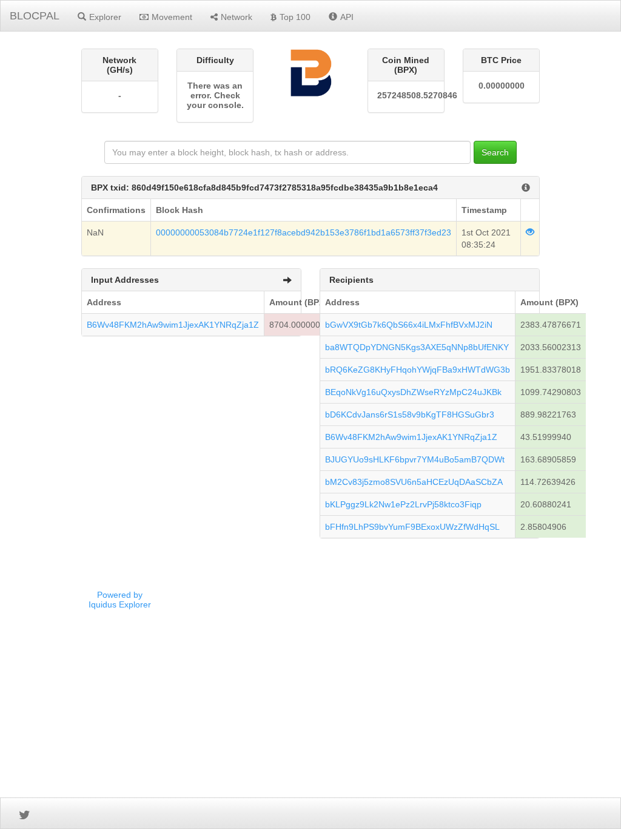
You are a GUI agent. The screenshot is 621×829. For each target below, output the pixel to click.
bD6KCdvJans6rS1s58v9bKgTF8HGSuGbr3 (409, 414)
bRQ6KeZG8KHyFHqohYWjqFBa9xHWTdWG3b (417, 369)
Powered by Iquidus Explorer (120, 599)
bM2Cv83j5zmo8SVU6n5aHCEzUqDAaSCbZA (414, 482)
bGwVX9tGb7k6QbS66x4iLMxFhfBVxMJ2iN (408, 325)
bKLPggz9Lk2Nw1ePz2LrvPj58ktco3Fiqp (403, 504)
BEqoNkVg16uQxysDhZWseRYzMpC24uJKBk (413, 392)
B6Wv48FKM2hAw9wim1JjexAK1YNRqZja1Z (173, 325)
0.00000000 (501, 85)
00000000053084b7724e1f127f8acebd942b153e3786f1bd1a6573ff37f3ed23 (303, 232)
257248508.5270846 (406, 95)
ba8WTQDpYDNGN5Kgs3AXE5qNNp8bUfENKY (417, 347)
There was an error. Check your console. (215, 95)
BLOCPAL (34, 16)
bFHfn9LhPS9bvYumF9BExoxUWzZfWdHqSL (412, 527)
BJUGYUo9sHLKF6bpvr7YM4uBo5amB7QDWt (415, 459)
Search (495, 152)
